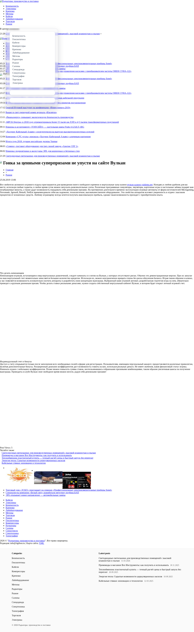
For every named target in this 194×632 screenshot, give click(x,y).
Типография (12, 536)
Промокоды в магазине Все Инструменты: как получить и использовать (37, 455)
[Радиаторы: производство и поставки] (19, 1)
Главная (9, 170)
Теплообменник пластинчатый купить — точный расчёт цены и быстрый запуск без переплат (47, 458)
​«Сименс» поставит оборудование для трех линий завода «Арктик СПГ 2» (42, 146)
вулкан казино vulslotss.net (140, 184)
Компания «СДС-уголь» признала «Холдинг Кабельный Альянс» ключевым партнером (48, 136)
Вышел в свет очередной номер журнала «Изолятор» (31, 112)
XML (41, 543)
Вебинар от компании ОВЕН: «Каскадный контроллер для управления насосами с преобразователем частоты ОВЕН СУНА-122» (69, 71)
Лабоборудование (14, 19)
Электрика (11, 8)
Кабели (9, 16)
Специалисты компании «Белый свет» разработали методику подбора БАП (42, 492)
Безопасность (12, 6)
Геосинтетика (12, 520)
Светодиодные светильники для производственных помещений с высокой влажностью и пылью (53, 156)
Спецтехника (12, 533)
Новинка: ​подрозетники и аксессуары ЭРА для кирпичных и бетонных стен (43, 151)
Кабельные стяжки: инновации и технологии (24, 463)
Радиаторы (11, 525)
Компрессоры (12, 523)
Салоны (9, 528)
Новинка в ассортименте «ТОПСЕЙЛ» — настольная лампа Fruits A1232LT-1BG (45, 127)
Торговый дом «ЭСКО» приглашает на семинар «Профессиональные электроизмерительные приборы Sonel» (59, 63)
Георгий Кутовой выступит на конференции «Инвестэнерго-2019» (38, 107)
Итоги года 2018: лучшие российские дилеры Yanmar (31, 141)
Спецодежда (12, 530)
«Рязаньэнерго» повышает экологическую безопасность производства (39, 117)
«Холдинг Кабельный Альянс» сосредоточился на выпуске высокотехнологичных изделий (50, 132)
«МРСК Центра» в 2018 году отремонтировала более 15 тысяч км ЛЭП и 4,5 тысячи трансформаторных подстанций (62, 122)
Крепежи (10, 11)
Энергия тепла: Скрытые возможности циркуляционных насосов (33, 460)
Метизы (9, 14)
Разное (9, 24)
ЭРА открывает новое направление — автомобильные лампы (35, 495)
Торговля (10, 21)
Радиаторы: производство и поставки (26, 540)
